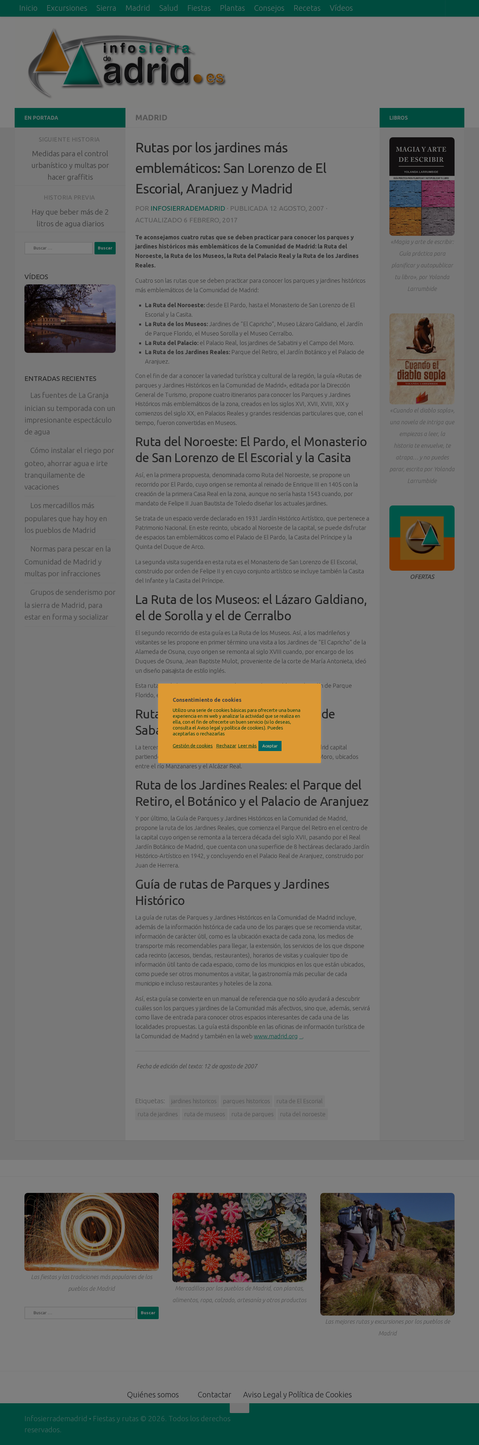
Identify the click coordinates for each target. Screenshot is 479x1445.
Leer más (247, 745)
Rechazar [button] (226, 745)
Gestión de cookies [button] (193, 745)
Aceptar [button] (270, 746)
